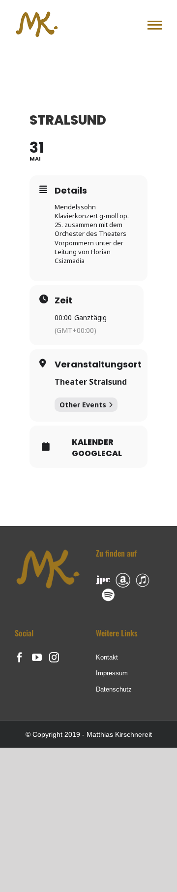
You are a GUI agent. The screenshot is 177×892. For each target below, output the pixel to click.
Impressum (112, 673)
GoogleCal (97, 453)
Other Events (82, 404)
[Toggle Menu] (155, 25)
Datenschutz (114, 689)
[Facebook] (20, 657)
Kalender (93, 442)
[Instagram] (54, 657)
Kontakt (107, 657)
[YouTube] (37, 657)
